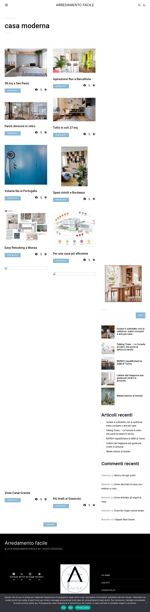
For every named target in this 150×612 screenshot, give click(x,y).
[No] (146, 602)
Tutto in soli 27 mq (65, 127)
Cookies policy (108, 590)
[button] (144, 5)
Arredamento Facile (75, 5)
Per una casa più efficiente (70, 253)
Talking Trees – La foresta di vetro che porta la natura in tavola (131, 347)
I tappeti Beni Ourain (124, 519)
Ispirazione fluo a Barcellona (72, 79)
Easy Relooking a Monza (21, 247)
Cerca (104, 310)
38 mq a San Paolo (17, 83)
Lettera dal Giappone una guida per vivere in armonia (130, 378)
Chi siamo (105, 575)
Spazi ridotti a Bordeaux (69, 192)
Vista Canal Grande (17, 493)
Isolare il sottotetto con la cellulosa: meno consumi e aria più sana (130, 331)
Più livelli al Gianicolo (67, 498)
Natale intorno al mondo (130, 395)
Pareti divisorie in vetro (20, 126)
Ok (63, 607)
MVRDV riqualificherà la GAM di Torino (129, 362)
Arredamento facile (26, 543)
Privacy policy (82, 607)
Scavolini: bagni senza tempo (129, 510)
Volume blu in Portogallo (21, 191)
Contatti (105, 583)
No (70, 607)
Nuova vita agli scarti (124, 475)
